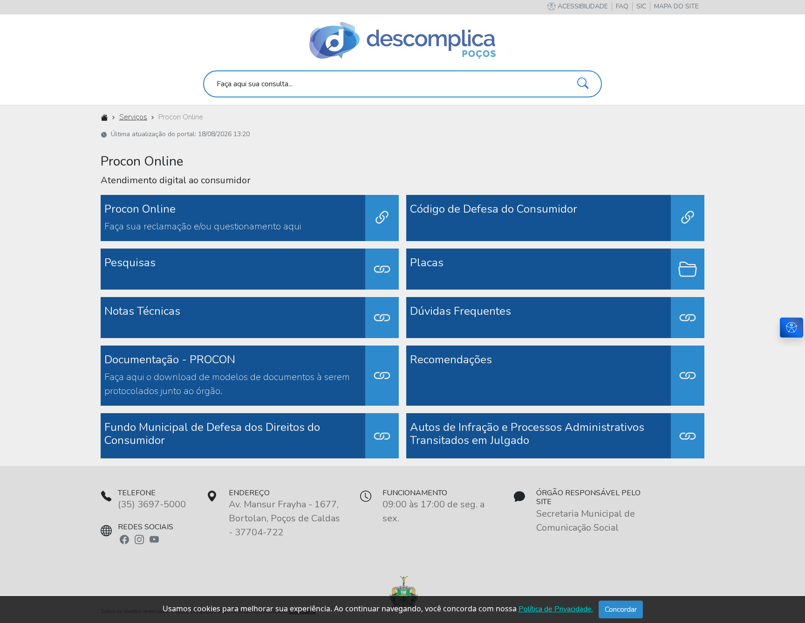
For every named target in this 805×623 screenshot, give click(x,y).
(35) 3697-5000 (152, 504)
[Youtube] (154, 539)
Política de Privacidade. (555, 609)
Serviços (133, 117)
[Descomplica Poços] (402, 41)
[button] (676, 6)
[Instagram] (139, 539)
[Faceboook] (124, 539)
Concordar (621, 609)
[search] (402, 83)
